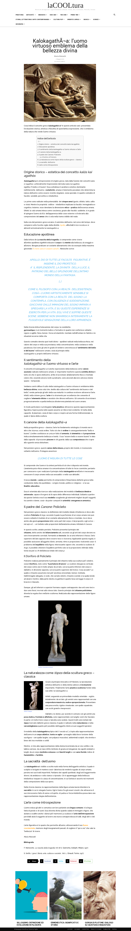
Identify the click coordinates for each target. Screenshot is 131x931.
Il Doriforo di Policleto (49, 157)
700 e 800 (63, 15)
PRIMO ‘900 (74, 15)
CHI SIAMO (77, 929)
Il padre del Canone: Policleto (50, 155)
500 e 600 (53, 15)
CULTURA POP (58, 19)
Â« (34, 249)
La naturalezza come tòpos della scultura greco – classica (60, 160)
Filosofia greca (59, 61)
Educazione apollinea (47, 147)
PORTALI (114, 929)
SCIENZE (96, 19)
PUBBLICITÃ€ (106, 929)
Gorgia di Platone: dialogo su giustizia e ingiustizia (99, 923)
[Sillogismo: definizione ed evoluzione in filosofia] (31, 895)
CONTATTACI (85, 929)
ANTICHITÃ (30, 15)
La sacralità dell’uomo (47, 162)
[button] (114, 15)
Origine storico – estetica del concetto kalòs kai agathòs (59, 144)
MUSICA (86, 19)
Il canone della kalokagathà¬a (50, 152)
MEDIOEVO (41, 15)
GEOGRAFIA (19, 24)
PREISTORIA (19, 15)
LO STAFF (70, 929)
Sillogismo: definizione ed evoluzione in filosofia (30, 923)
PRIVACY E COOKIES (96, 929)
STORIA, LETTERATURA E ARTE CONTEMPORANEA (32, 19)
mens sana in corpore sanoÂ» (47, 249)
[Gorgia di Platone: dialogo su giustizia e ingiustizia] (100, 895)
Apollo (62, 225)
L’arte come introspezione (48, 165)
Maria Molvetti (60, 56)
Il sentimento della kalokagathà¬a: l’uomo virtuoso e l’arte (60, 149)
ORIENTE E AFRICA (73, 19)
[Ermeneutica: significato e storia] (65, 895)
